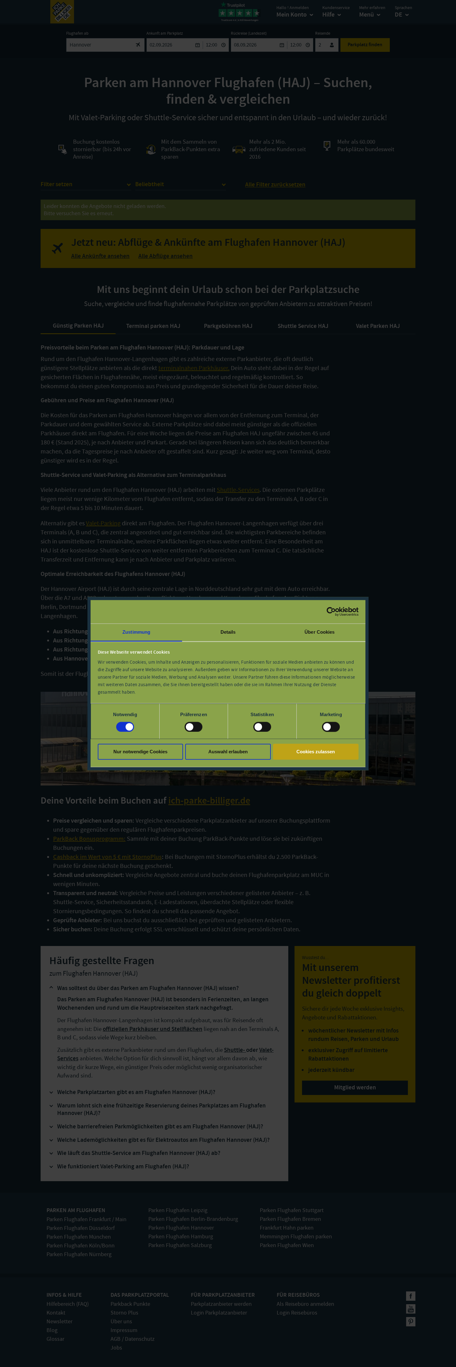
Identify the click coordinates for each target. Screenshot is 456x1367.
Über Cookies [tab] (320, 632)
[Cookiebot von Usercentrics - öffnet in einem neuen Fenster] (331, 611)
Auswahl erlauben (228, 752)
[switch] (193, 727)
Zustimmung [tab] (136, 632)
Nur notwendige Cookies (140, 752)
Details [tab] (228, 632)
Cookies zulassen (315, 752)
